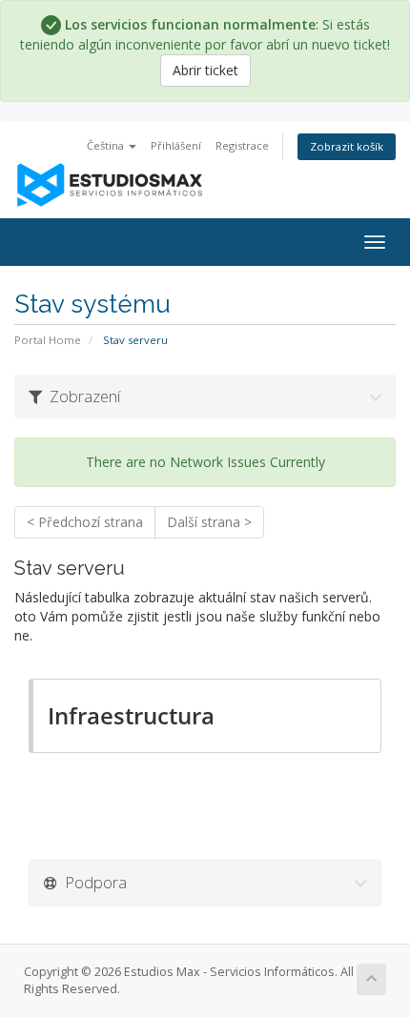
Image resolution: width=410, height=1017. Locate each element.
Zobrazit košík (346, 146)
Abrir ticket (205, 70)
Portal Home (47, 340)
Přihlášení (176, 145)
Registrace (242, 145)
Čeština (107, 145)
